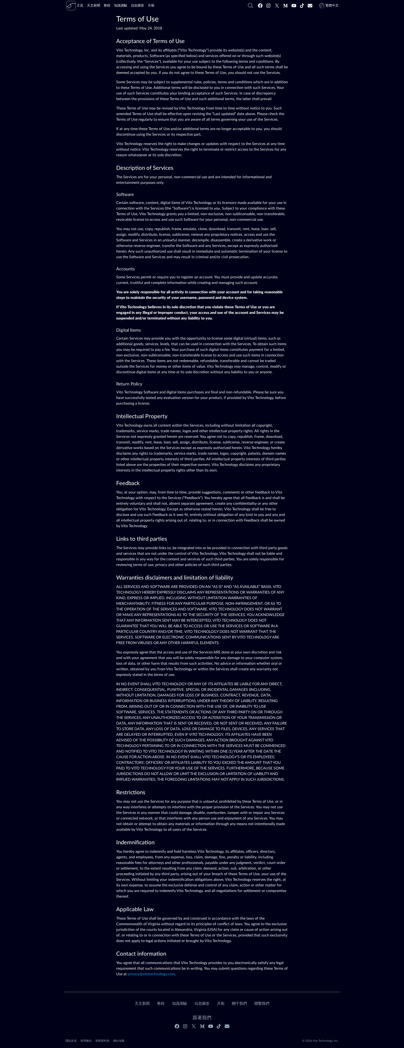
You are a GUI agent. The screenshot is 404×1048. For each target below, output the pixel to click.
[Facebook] (260, 5)
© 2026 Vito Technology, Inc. (320, 1040)
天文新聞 (142, 1003)
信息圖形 (202, 1003)
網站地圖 (118, 1040)
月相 (220, 1003)
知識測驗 (179, 1003)
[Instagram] (268, 5)
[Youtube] (294, 5)
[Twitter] (277, 5)
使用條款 (86, 1040)
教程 (161, 1003)
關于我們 (239, 1003)
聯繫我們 (261, 1003)
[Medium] (285, 5)
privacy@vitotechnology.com (151, 974)
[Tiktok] (302, 5)
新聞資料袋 (102, 1040)
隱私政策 (71, 1040)
